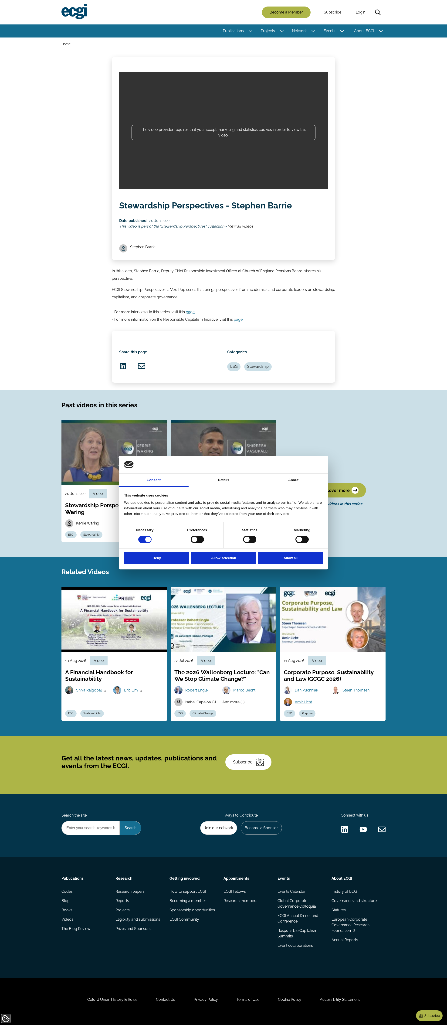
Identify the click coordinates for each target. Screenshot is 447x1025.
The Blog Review (75, 928)
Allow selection (223, 558)
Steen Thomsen (355, 690)
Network (299, 31)
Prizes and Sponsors (133, 928)
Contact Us (165, 999)
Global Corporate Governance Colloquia (297, 904)
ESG (233, 366)
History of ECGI (345, 891)
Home (66, 44)
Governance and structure (354, 901)
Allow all (291, 558)
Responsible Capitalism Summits (297, 933)
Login (360, 12)
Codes (67, 891)
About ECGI (364, 31)
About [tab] (293, 480)
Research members (240, 901)
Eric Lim (131, 690)
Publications (233, 31)
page (190, 312)
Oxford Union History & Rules (112, 999)
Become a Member (286, 12)
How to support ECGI (187, 891)
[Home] (74, 11)
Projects (268, 31)
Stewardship (258, 366)
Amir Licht (303, 702)
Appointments (236, 878)
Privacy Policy (206, 999)
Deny (156, 558)
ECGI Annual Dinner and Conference (298, 918)
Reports (122, 901)
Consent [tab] (154, 480)
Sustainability (92, 713)
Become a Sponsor (261, 828)
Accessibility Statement (340, 999)
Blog (65, 901)
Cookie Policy (289, 999)
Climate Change (203, 713)
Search (378, 12)
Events (329, 31)
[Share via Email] (141, 366)
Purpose (307, 713)
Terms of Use (248, 999)
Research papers (130, 891)
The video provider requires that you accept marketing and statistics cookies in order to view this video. (223, 132)
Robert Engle (196, 690)
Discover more (335, 490)
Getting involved (184, 878)
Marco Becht (244, 690)
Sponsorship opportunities (192, 910)
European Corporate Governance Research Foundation (350, 925)
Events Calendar (292, 891)
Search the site (74, 815)
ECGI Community (184, 919)
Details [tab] (223, 480)
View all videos (240, 226)
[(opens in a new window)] (123, 366)
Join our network (218, 828)
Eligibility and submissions (137, 919)
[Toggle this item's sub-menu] (250, 31)
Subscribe (332, 12)
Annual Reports (345, 940)
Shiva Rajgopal (89, 690)
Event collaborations (295, 945)
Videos (67, 919)
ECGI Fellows (235, 891)
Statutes (339, 910)
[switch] (197, 539)
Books (66, 910)
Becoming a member (187, 901)
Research (123, 878)
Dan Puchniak (306, 690)
